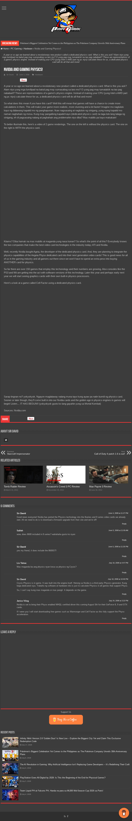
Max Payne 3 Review (100, 486)
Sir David (10, 75)
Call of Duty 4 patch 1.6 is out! (109, 453)
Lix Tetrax (21, 563)
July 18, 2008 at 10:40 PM (118, 579)
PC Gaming (16, 48)
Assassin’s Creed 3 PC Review (63, 486)
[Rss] (65, 816)
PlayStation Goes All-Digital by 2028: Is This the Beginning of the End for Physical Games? (62, 777)
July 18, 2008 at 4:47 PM (118, 563)
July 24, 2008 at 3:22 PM (118, 601)
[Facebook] (68, 816)
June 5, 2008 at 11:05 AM (118, 530)
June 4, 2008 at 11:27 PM (118, 513)
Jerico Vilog (23, 601)
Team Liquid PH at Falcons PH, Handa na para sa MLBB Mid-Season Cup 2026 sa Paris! (61, 790)
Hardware (28, 48)
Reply (124, 524)
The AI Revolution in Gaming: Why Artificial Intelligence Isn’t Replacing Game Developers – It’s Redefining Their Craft (75, 764)
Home (6, 48)
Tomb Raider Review (15, 486)
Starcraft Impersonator (18, 453)
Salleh (20, 530)
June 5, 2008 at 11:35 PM (118, 547)
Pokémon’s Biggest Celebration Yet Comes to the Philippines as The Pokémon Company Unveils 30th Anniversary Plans (72, 43)
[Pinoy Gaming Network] (66, 18)
